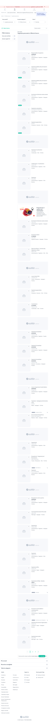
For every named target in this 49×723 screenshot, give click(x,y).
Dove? (34, 19)
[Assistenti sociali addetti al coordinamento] (33, 614)
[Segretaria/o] (33, 448)
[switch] (14, 36)
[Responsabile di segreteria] (33, 58)
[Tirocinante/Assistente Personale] (33, 517)
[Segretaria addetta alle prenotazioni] (33, 72)
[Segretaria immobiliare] (33, 337)
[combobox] (9, 22)
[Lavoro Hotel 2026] (33, 282)
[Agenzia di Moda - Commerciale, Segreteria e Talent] (33, 254)
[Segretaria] (33, 183)
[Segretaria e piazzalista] (33, 114)
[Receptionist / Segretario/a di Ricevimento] (33, 462)
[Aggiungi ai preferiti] (29, 54)
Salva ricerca (6, 28)
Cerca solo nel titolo (6, 36)
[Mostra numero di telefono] (47, 412)
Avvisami (43, 656)
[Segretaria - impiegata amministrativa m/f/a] (33, 406)
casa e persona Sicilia (11, 12)
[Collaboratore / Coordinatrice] (33, 169)
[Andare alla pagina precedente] (27, 651)
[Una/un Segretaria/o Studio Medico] (33, 392)
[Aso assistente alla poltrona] (33, 420)
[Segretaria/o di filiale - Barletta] (33, 586)
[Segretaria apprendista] (33, 127)
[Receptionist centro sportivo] (33, 503)
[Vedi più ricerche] (47, 13)
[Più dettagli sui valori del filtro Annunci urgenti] (9, 38)
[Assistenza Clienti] (33, 240)
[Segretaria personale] (33, 642)
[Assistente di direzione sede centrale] (33, 100)
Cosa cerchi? (5, 19)
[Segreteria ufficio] (33, 572)
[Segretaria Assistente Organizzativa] (33, 628)
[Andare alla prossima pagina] (38, 651)
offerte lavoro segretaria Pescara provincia (25, 12)
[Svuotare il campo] (14, 22)
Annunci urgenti (5, 38)
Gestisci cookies (4, 689)
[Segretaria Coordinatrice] (33, 155)
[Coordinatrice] (33, 309)
